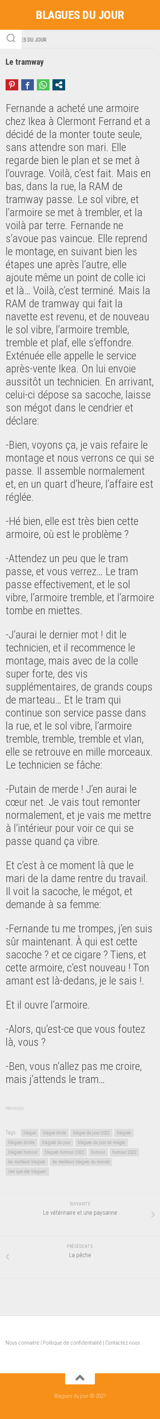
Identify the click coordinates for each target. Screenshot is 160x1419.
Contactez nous (122, 1342)
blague (29, 1132)
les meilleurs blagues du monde (80, 1162)
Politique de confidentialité (72, 1342)
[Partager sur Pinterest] (12, 84)
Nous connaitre (22, 1342)
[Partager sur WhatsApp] (43, 84)
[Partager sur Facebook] (27, 84)
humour (98, 1152)
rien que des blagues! (27, 1171)
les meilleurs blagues (26, 1162)
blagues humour (23, 1152)
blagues (124, 1132)
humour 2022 (124, 1152)
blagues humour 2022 (64, 1152)
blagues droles (21, 1142)
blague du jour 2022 (91, 1132)
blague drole (54, 1132)
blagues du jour (56, 1142)
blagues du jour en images (101, 1142)
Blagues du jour (80, 15)
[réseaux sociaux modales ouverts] (58, 84)
